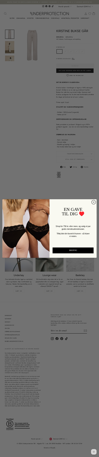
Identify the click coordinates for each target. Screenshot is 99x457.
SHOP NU (73, 250)
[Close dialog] (94, 202)
